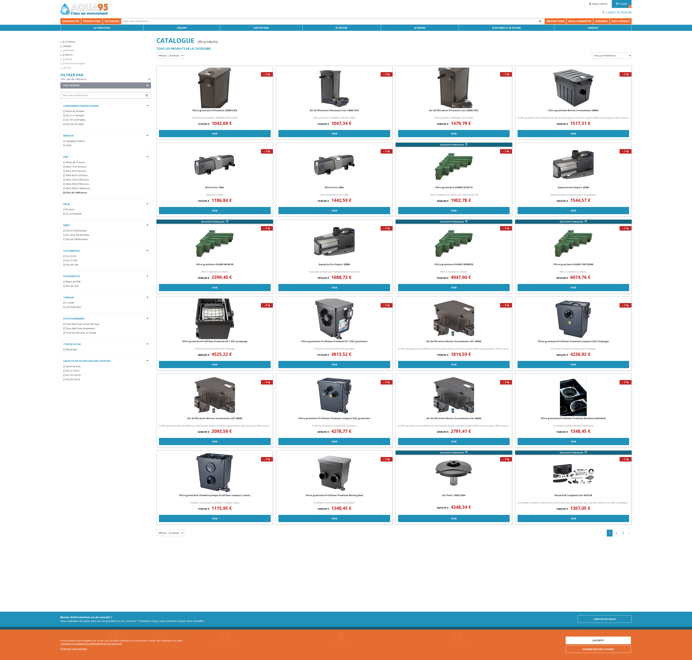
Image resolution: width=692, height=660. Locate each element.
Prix (65, 156)
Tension (68, 297)
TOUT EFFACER (71, 85)
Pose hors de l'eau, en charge (81, 333)
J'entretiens (261, 27)
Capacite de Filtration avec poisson (86, 361)
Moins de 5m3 (73, 366)
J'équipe (182, 27)
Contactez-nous (604, 619)
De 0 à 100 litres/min (76, 230)
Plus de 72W (72, 286)
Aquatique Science (75, 141)
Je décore (341, 27)
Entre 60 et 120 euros (77, 175)
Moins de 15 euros (75, 162)
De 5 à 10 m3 (72, 371)
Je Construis (102, 27)
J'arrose (593, 27)
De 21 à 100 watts (75, 115)
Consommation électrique (81, 105)
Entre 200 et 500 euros (77, 184)
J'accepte (598, 640)
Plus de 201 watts (75, 124)
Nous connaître (579, 21)
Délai (66, 204)
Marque (68, 135)
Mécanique (71, 349)
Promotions (92, 21)
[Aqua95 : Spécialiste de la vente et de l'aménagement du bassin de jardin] (84, 9)
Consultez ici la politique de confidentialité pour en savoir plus (91, 643)
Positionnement (74, 318)
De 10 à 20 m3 (73, 375)
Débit (66, 225)
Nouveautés (70, 21)
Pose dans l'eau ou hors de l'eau (82, 324)
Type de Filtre (72, 344)
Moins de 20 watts (75, 111)
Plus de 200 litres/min (77, 239)
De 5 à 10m (71, 260)
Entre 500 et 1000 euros (78, 188)
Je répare (419, 27)
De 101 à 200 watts (75, 120)
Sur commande (73, 214)
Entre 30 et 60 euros (76, 171)
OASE (68, 145)
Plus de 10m (72, 265)
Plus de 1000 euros (76, 192)
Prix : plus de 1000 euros (73, 79)
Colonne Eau (71, 250)
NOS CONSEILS (621, 21)
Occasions (112, 21)
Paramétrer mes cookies (598, 649)
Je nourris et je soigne (506, 27)
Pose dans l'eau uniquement (80, 328)
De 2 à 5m (71, 256)
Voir (215, 133)
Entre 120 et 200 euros (77, 179)
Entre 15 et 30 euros (76, 166)
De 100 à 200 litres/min (77, 235)
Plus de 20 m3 (73, 379)
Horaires (601, 21)
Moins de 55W (73, 282)
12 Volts (70, 303)
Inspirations (555, 21)
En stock (70, 209)
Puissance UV (71, 276)
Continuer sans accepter (73, 648)
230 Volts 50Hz (73, 307)
